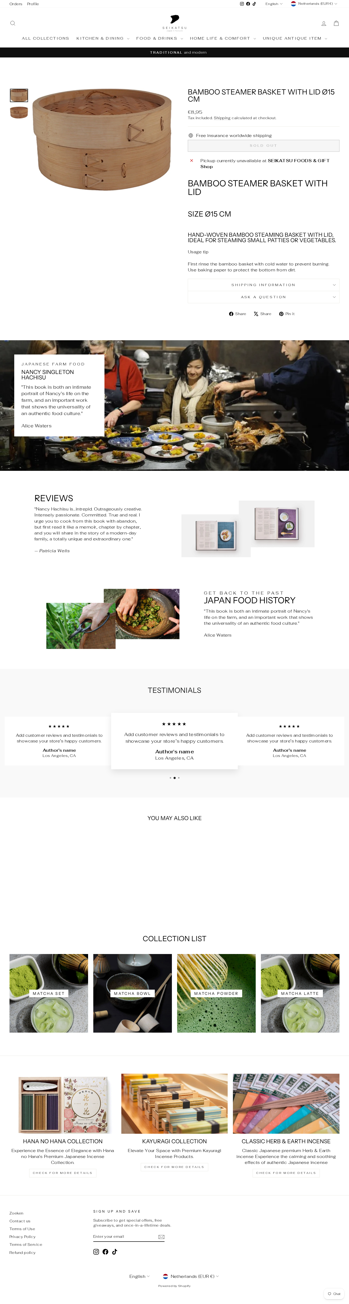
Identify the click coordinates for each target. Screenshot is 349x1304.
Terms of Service (25, 1244)
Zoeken (16, 1213)
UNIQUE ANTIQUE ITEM (293, 38)
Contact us (20, 1221)
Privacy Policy (22, 1236)
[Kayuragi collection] (174, 1104)
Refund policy (22, 1252)
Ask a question (263, 297)
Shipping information (263, 285)
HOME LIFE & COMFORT (221, 38)
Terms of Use (22, 1229)
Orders (16, 4)
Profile (33, 4)
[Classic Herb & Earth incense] (286, 1104)
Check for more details (63, 1173)
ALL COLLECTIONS (46, 38)
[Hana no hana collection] (62, 1104)
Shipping (222, 118)
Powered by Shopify (174, 1286)
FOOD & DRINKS (158, 38)
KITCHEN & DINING (101, 38)
